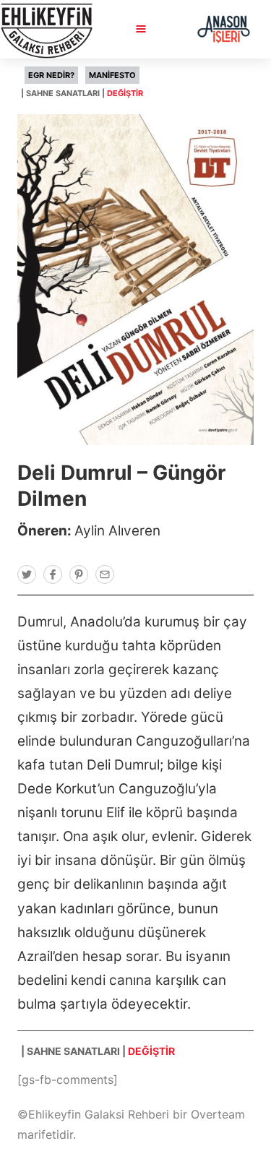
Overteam (218, 1114)
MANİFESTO (112, 75)
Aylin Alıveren (117, 530)
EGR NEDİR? (51, 75)
